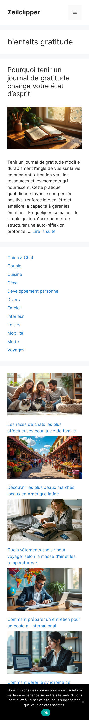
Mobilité (15, 333)
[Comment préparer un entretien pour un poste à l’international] (44, 590)
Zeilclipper (23, 12)
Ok (46, 713)
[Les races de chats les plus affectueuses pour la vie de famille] (44, 395)
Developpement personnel (33, 291)
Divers (13, 299)
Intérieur (15, 316)
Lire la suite (44, 231)
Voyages (15, 350)
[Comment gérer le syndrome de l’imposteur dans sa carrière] (44, 653)
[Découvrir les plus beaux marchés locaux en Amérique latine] (44, 458)
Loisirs (13, 324)
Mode (13, 341)
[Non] (82, 701)
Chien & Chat (20, 257)
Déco (12, 282)
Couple (14, 265)
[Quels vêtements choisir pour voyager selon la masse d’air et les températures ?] (44, 521)
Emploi (14, 307)
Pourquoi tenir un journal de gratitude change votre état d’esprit (38, 82)
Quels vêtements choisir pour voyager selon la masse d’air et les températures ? (41, 556)
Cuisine (14, 274)
